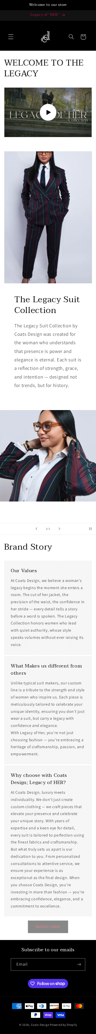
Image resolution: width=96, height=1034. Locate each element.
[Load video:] (48, 112)
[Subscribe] (79, 964)
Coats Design (40, 1025)
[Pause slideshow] (90, 529)
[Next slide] (59, 529)
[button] (11, 37)
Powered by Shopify (63, 1025)
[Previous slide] (36, 529)
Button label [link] (48, 926)
